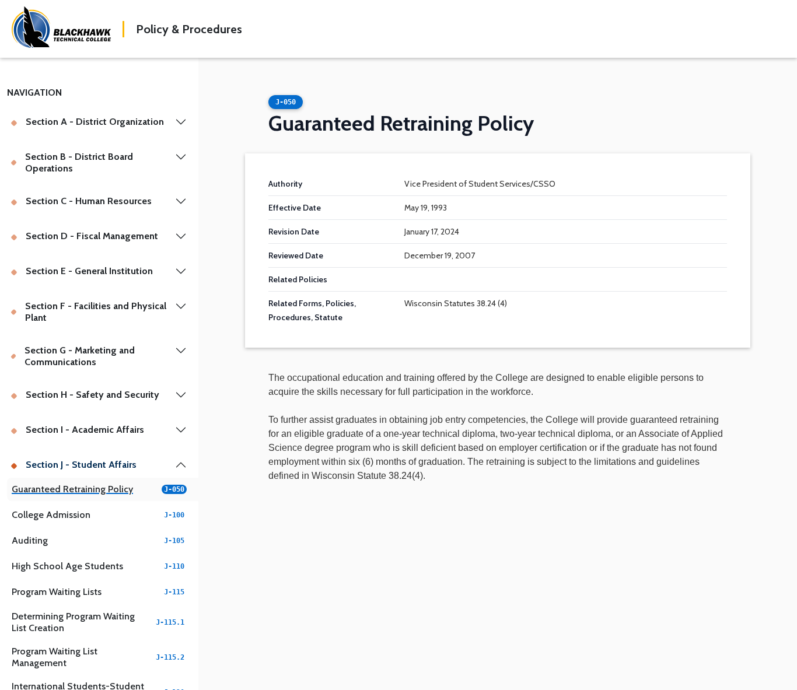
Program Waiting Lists (98, 591)
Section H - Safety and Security (92, 394)
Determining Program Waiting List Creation (98, 622)
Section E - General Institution (89, 270)
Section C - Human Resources (89, 200)
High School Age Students (98, 566)
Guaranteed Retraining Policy (98, 489)
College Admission (98, 514)
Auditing (98, 540)
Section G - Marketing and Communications (80, 356)
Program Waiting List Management (98, 657)
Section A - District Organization (95, 121)
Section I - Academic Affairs (85, 429)
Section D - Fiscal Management (92, 235)
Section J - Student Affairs (81, 464)
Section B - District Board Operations (79, 162)
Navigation (34, 92)
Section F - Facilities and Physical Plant (95, 311)
